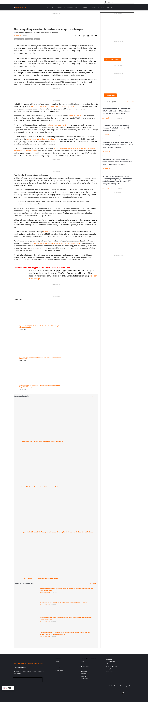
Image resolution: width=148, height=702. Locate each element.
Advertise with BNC (55, 25)
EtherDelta (47, 232)
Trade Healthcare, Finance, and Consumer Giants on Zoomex (43, 441)
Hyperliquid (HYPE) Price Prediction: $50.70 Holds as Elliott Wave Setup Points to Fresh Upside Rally (116, 110)
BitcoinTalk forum (74, 116)
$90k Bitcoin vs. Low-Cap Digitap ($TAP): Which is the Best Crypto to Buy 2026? (63, 602)
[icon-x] (25, 680)
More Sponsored (93, 396)
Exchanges (29, 39)
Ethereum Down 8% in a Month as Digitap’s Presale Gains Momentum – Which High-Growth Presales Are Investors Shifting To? (65, 633)
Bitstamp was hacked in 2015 (57, 125)
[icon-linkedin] (21, 680)
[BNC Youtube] (28, 680)
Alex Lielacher (17, 35)
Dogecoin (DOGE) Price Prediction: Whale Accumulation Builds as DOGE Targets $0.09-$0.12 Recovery (117, 161)
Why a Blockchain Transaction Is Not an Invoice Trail (40, 487)
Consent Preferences (111, 674)
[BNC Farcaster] (38, 680)
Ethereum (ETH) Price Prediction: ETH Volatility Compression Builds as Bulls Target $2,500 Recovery (117, 144)
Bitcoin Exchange (19, 39)
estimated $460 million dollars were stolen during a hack (52, 106)
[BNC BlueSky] (34, 680)
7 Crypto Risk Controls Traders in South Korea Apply (40, 578)
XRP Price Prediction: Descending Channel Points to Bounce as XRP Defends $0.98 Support (115, 127)
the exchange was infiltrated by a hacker (41, 139)
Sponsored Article (45, 592)
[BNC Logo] (32, 659)
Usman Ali (106, 152)
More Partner (93, 583)
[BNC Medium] (31, 680)
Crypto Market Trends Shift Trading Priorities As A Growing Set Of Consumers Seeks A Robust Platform (57, 532)
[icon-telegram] (18, 680)
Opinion (37, 39)
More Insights (130, 101)
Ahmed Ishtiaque (108, 118)
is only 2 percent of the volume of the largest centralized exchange (55, 243)
